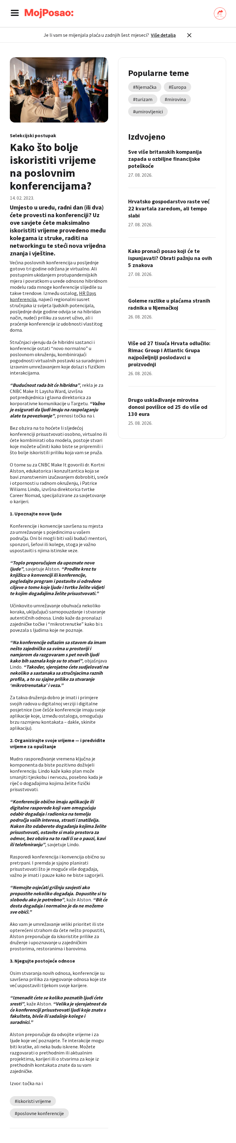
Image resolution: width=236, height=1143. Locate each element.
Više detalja (163, 35)
